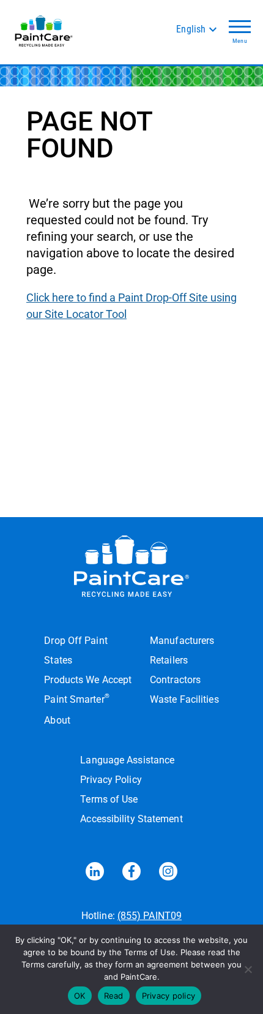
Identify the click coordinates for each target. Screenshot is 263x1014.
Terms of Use (109, 799)
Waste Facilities (184, 699)
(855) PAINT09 (149, 915)
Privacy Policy (110, 779)
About (57, 720)
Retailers (169, 660)
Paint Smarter (76, 698)
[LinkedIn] (95, 873)
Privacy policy (169, 996)
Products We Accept (88, 680)
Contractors (175, 680)
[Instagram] (168, 873)
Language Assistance (127, 760)
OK (80, 996)
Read (114, 996)
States (58, 660)
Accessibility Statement (131, 819)
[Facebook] (131, 873)
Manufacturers (182, 640)
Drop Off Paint (75, 640)
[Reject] (248, 969)
